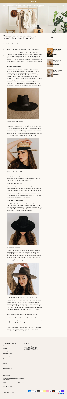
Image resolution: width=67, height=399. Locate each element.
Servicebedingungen (7, 368)
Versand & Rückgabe (7, 353)
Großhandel (5, 361)
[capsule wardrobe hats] (24, 229)
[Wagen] (62, 5)
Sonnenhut (9, 190)
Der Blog (5, 348)
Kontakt (5, 363)
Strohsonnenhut (33, 83)
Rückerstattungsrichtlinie (8, 356)
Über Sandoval (6, 346)
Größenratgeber (6, 351)
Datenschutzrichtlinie (7, 366)
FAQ (4, 358)
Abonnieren (21, 382)
